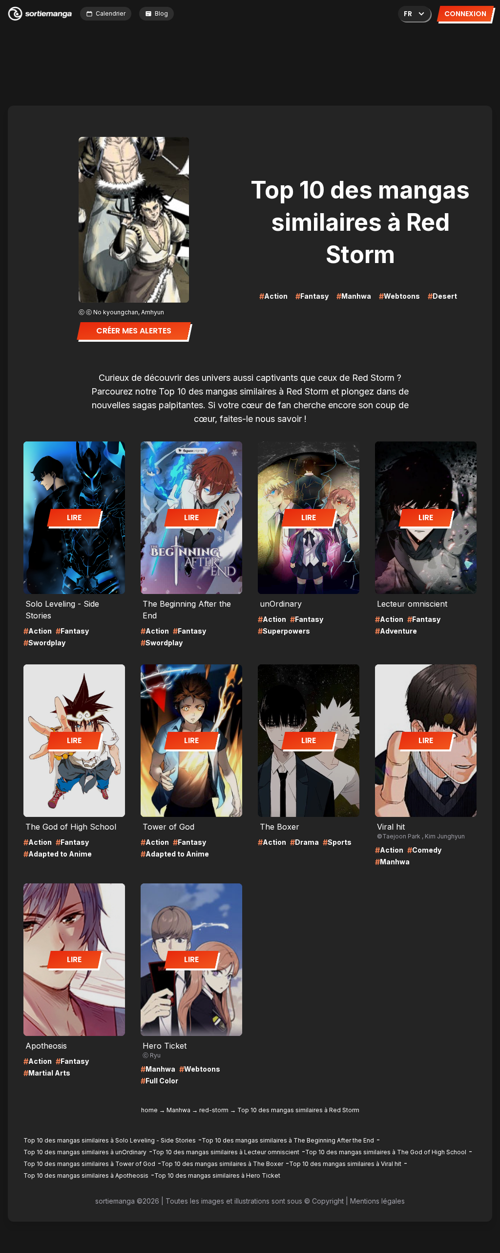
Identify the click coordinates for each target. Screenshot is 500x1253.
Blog (161, 13)
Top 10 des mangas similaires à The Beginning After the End (288, 1140)
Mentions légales (377, 1201)
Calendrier (110, 13)
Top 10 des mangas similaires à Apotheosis (85, 1175)
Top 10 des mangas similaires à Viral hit (345, 1163)
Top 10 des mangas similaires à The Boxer (222, 1163)
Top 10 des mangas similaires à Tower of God (89, 1163)
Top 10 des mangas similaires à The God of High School (385, 1152)
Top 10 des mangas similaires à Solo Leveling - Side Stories (109, 1140)
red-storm (214, 1110)
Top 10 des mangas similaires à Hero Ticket (217, 1175)
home (149, 1110)
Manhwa (178, 1110)
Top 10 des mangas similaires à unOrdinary (84, 1152)
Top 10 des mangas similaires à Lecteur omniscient (225, 1152)
